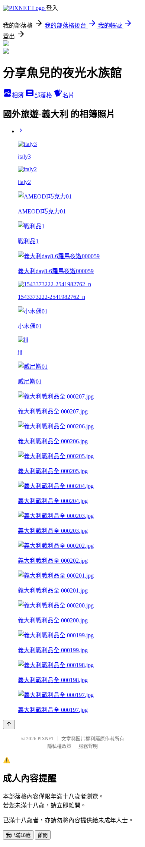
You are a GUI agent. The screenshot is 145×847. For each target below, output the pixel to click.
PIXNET (46, 738)
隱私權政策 (59, 746)
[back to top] (9, 724)
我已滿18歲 (18, 835)
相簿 (18, 95)
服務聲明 (88, 746)
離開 (43, 835)
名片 (68, 95)
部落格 (44, 95)
